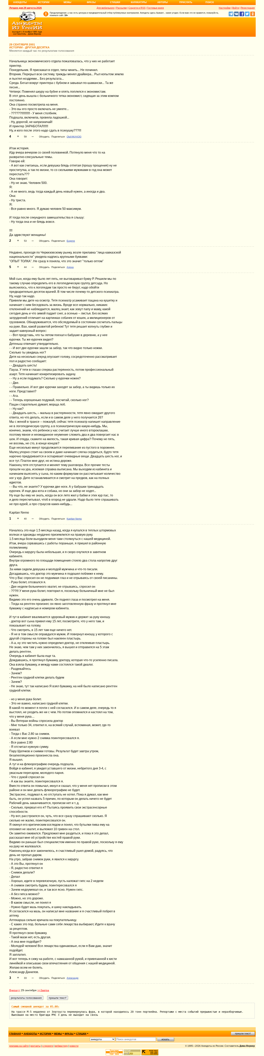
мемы (58, 1033)
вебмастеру (61, 1046)
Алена (70, 267)
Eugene (71, 241)
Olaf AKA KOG (74, 136)
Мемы (67, 2)
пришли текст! (243, 1033)
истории (45, 1033)
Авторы (162, 2)
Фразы (91, 2)
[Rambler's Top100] (114, 1052)
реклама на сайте (19, 1046)
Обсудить (44, 136)
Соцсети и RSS (137, 8)
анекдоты (30, 1033)
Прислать (185, 2)
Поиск (209, 2)
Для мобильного (105, 8)
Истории (43, 2)
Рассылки (121, 8)
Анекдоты (20, 2)
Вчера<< (14, 990)
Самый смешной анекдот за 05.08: (35, 1006)
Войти (235, 8)
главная (15, 1033)
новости (74, 1046)
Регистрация (248, 8)
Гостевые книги (155, 8)
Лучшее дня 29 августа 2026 (25, 8)
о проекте (47, 1046)
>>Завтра (43, 990)
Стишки (115, 2)
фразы (69, 1033)
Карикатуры (139, 2)
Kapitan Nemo (74, 518)
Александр (72, 978)
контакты (36, 1046)
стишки (81, 1033)
